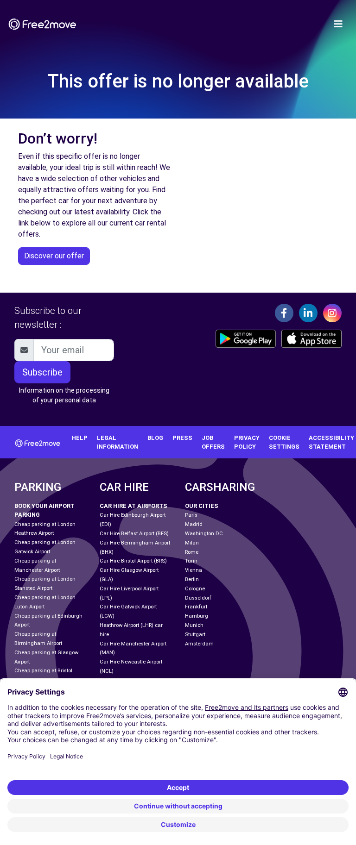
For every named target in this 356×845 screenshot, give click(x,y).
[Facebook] (284, 313)
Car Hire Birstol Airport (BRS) (133, 561)
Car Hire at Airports (133, 505)
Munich (194, 625)
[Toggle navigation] (338, 24)
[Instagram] (332, 313)
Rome (191, 552)
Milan (192, 543)
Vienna (193, 570)
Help (80, 437)
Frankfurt (196, 607)
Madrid (194, 524)
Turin (191, 561)
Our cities (201, 505)
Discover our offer (54, 255)
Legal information (117, 442)
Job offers (213, 442)
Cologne (195, 589)
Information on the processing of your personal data (64, 395)
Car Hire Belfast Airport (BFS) (134, 534)
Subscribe (42, 372)
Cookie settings (284, 442)
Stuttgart (195, 635)
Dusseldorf (198, 598)
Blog (155, 437)
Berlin (192, 579)
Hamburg (196, 616)
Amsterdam (199, 644)
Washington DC (204, 534)
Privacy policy (247, 442)
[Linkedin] (308, 313)
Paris (191, 515)
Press (182, 437)
